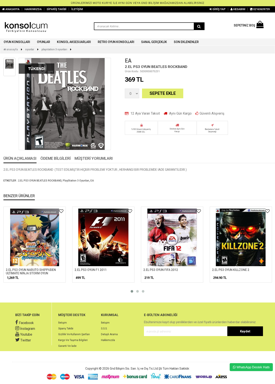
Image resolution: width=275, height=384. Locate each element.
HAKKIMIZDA (33, 9)
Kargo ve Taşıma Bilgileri (73, 340)
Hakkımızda (108, 340)
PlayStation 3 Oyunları (54, 49)
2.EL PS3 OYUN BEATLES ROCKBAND (39, 180)
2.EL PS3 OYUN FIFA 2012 (160, 270)
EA (128, 61)
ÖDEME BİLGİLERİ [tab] (55, 159)
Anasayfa (12, 49)
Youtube (25, 334)
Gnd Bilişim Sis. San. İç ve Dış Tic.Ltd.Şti (136, 368)
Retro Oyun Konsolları (116, 42)
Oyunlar (43, 42)
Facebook (26, 323)
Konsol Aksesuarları (74, 42)
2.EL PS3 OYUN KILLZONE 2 (230, 270)
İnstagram (27, 329)
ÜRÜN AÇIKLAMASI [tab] (20, 159)
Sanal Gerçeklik (154, 42)
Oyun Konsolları (17, 42)
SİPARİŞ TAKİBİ (56, 9)
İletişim (62, 322)
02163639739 (261, 9)
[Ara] (199, 26)
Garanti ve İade (67, 345)
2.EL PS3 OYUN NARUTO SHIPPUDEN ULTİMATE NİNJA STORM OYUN (31, 271)
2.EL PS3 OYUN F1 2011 (91, 270)
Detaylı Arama (109, 334)
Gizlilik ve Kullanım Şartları (74, 334)
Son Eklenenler (186, 42)
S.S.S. (104, 328)
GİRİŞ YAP (219, 9)
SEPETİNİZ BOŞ (244, 25)
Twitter (25, 340)
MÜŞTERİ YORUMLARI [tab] (94, 159)
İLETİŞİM (77, 9)
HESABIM (238, 9)
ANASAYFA (12, 9)
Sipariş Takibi (65, 328)
